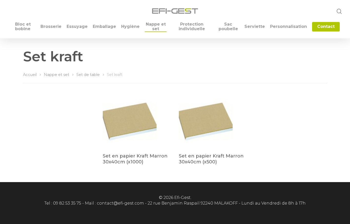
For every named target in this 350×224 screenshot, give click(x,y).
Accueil (30, 74)
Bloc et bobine (23, 26)
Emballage (104, 26)
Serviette (254, 26)
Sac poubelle (228, 26)
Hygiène (130, 26)
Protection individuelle (192, 26)
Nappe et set (156, 26)
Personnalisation (288, 26)
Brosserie (50, 26)
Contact (326, 26)
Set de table (88, 74)
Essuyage (77, 26)
